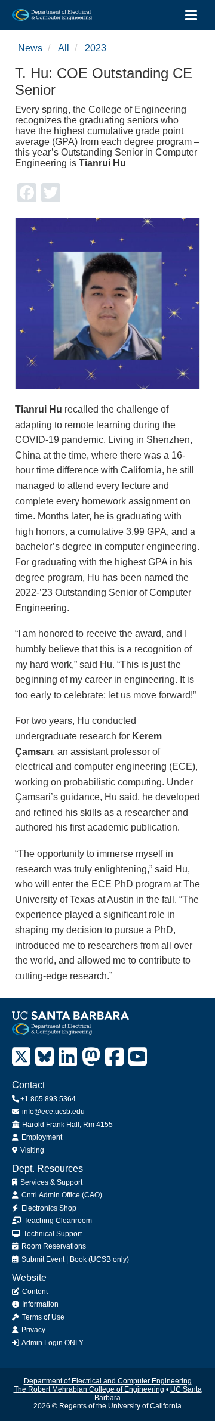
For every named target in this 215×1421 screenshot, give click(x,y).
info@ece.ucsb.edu (52, 1111)
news (30, 48)
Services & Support (50, 1182)
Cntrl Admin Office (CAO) (61, 1195)
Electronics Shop (48, 1208)
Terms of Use (42, 1317)
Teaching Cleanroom (57, 1220)
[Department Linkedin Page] (68, 1057)
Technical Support (52, 1234)
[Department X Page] (21, 1057)
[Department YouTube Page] (137, 1057)
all (63, 48)
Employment (41, 1137)
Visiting (31, 1150)
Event (55, 1259)
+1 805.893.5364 (48, 1099)
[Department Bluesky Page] (44, 1057)
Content (34, 1291)
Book (78, 1259)
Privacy (32, 1330)
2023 (95, 48)
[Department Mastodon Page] (91, 1057)
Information (39, 1304)
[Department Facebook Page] (114, 1057)
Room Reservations (53, 1246)
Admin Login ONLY (52, 1343)
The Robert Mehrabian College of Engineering (89, 1389)
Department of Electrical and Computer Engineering (108, 1381)
